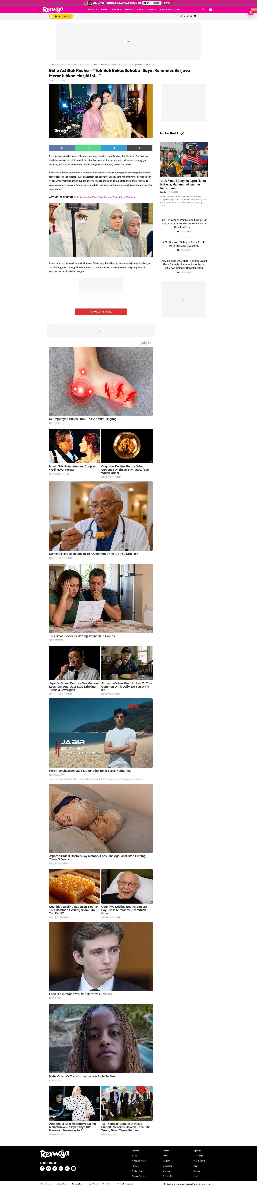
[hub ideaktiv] (210, 8)
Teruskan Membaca (101, 312)
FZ (53, 80)
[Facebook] (178, 16)
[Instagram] (181, 16)
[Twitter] (184, 16)
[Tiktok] (188, 16)
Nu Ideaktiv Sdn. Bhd (185, 1184)
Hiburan (60, 64)
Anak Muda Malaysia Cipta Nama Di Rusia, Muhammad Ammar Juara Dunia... (183, 184)
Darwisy (163, 192)
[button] (203, 9)
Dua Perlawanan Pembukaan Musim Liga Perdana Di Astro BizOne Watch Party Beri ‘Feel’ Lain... (183, 224)
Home (51, 64)
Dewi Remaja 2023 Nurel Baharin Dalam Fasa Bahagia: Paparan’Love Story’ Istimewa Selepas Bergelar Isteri (184, 264)
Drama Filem (72, 64)
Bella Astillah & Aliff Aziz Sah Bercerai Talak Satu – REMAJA (104, 197)
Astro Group (207, 1184)
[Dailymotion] (194, 16)
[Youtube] (191, 16)
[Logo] (53, 9)
